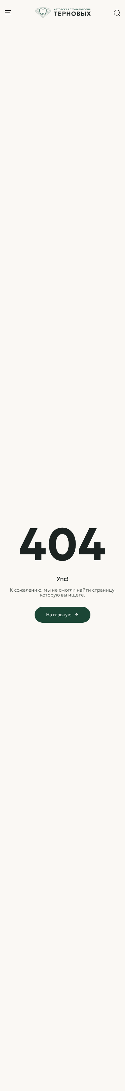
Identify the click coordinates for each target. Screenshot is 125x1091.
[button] (116, 12)
